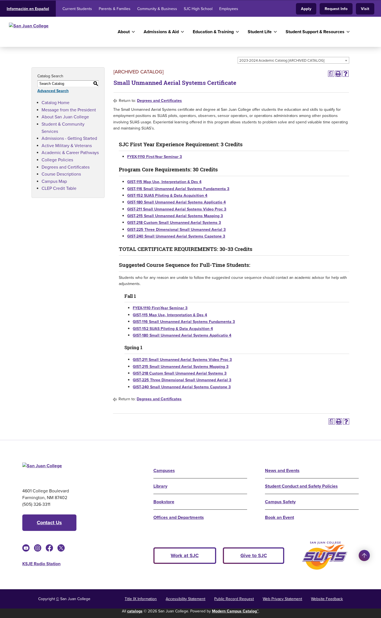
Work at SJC (185, 555)
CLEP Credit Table (59, 188)
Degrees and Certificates (66, 167)
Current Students (77, 9)
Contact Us (49, 522)
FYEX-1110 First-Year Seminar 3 (154, 157)
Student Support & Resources (315, 31)
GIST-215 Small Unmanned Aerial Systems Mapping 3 (175, 216)
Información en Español (28, 9)
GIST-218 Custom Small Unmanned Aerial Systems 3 (174, 223)
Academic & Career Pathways (70, 152)
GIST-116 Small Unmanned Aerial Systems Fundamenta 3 (178, 189)
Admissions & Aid (161, 31)
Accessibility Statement (185, 599)
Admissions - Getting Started (69, 138)
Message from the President (69, 110)
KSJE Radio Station (41, 563)
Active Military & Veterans (67, 145)
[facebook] (49, 548)
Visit (365, 9)
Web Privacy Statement (282, 599)
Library (160, 486)
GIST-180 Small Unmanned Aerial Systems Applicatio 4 (176, 202)
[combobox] (293, 60)
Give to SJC (253, 555)
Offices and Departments (178, 517)
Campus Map (54, 181)
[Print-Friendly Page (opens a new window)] (338, 74)
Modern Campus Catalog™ (235, 611)
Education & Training (213, 31)
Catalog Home (55, 102)
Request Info (336, 9)
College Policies (57, 160)
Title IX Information (141, 599)
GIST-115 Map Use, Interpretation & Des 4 (164, 182)
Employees (228, 9)
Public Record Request (234, 599)
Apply (306, 9)
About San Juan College (65, 117)
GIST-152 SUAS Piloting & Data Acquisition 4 (167, 195)
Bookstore (163, 502)
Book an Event (279, 517)
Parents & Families (115, 9)
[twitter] (61, 548)
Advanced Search (53, 91)
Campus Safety (280, 502)
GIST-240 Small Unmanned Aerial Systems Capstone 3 (176, 236)
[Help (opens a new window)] (346, 74)
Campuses (164, 470)
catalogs (135, 611)
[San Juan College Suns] (325, 556)
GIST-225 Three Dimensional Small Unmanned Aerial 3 (176, 230)
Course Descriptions (61, 174)
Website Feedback (327, 599)
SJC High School (198, 9)
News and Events (282, 470)
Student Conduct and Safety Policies (301, 486)
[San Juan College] (56, 32)
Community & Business (157, 9)
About (124, 31)
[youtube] (26, 548)
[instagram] (37, 548)
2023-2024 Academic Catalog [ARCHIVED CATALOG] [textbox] (281, 60)
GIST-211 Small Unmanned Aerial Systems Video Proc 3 (176, 209)
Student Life (260, 31)
